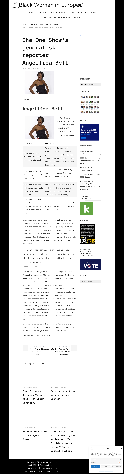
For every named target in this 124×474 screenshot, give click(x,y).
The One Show (45, 335)
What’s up (43, 12)
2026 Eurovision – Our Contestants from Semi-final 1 (90, 160)
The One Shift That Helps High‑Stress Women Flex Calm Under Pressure (90, 185)
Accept (95, 466)
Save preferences (116, 466)
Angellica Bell (29, 335)
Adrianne (27, 68)
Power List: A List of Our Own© (83, 12)
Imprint (77, 17)
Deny (106, 466)
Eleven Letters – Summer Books (88, 169)
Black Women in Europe (31, 33)
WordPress (45, 471)
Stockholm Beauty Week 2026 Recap (90, 175)
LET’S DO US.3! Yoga (59, 12)
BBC (32, 100)
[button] (121, 448)
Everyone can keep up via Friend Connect (63, 395)
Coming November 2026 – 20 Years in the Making (90, 152)
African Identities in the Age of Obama (35, 435)
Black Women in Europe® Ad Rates (57, 17)
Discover (31, 12)
